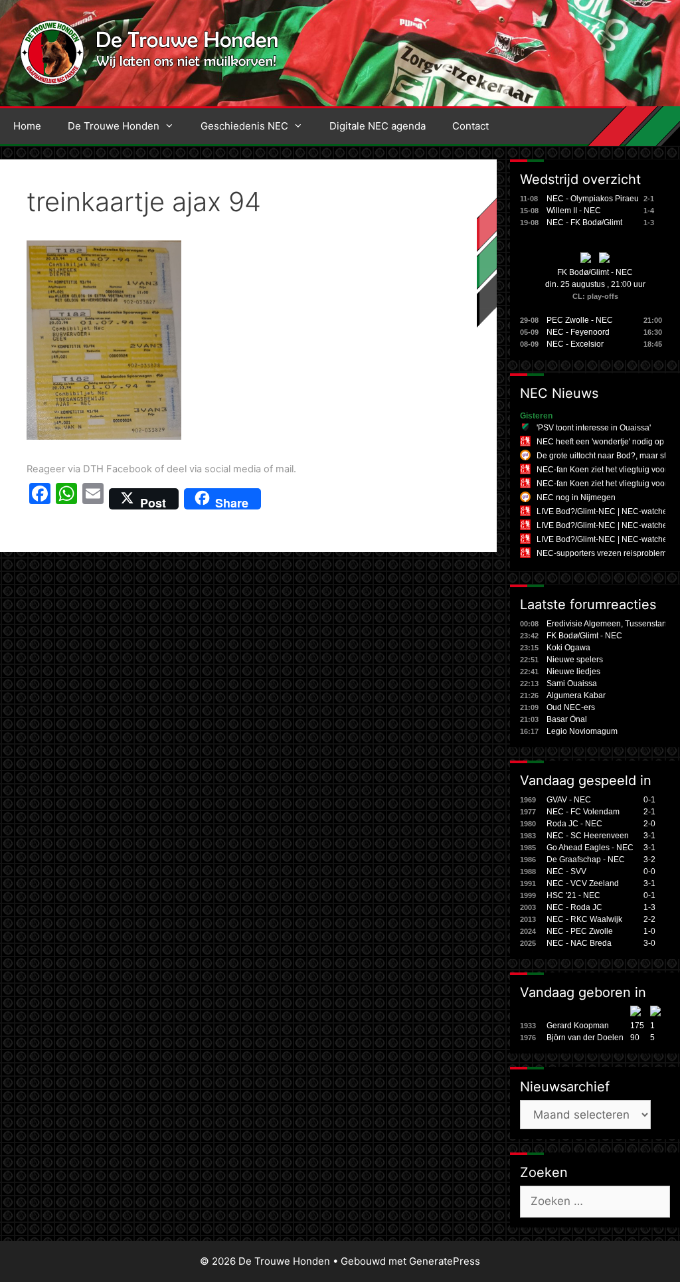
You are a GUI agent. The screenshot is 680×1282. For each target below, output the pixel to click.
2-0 (649, 823)
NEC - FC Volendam (583, 811)
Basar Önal (567, 719)
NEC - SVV (566, 871)
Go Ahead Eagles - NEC (590, 847)
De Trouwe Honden (113, 126)
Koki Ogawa (568, 647)
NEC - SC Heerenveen (588, 835)
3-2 (649, 859)
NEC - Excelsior (575, 344)
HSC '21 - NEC (573, 895)
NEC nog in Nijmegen (576, 497)
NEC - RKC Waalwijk (584, 919)
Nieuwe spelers (575, 659)
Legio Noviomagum (582, 731)
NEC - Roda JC (574, 907)
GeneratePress (444, 1261)
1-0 (649, 931)
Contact (470, 126)
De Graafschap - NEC (586, 859)
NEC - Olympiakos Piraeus (595, 198)
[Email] (93, 499)
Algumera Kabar (576, 695)
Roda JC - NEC (574, 823)
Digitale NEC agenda (377, 126)
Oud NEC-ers (571, 707)
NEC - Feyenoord (578, 332)
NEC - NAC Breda (579, 943)
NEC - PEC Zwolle (580, 931)
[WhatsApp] (66, 499)
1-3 (649, 907)
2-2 (649, 919)
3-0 (649, 943)
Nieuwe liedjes (573, 671)
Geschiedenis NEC (244, 126)
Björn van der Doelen (585, 1037)
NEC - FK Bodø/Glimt (584, 222)
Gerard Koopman (578, 1025)
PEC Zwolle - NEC (580, 320)
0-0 (649, 871)
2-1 (649, 811)
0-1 (649, 799)
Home (27, 126)
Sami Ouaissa (572, 683)
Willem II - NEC (574, 210)
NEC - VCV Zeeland (583, 883)
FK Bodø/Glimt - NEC (595, 272)
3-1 (649, 835)
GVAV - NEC (569, 799)
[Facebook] (40, 499)
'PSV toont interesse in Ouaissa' (594, 427)
